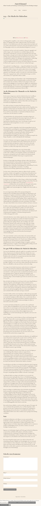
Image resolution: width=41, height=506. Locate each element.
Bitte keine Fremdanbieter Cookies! (26, 502)
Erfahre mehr (4, 504)
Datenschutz (23, 496)
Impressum (18, 496)
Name (5, 472)
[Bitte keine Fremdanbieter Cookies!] (10, 505)
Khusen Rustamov (19, 37)
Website (5, 483)
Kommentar (6, 457)
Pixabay (26, 37)
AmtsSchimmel (20, 4)
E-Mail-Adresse (7, 478)
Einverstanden (12, 502)
